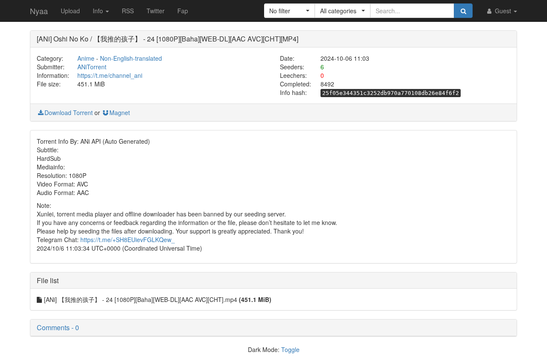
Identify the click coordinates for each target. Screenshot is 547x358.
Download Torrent (68, 112)
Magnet (119, 112)
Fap (182, 10)
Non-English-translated (131, 58)
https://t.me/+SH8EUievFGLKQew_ (127, 239)
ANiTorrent (91, 66)
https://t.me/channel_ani (109, 75)
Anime (85, 58)
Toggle (290, 349)
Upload (70, 10)
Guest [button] (503, 10)
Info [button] (99, 10)
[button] (289, 10)
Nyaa (39, 10)
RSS (128, 10)
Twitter (156, 10)
